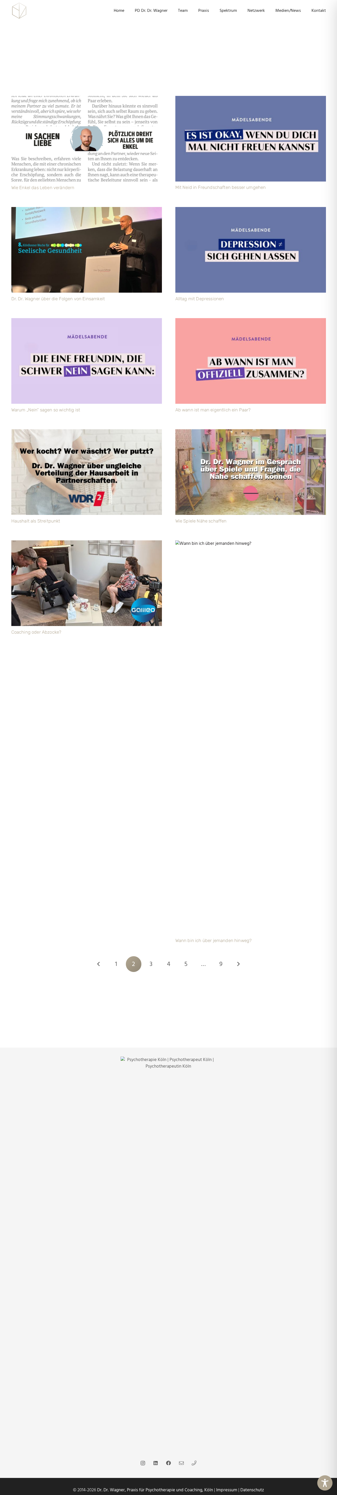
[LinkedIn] (156, 1463)
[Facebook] (168, 1463)
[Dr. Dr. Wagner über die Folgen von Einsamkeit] (86, 210)
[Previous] (99, 964)
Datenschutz (252, 1490)
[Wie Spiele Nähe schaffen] (250, 432)
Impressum (226, 1490)
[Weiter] (238, 964)
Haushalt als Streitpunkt (35, 521)
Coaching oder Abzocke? (36, 632)
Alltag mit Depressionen (199, 298)
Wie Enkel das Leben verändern (43, 187)
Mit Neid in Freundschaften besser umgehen (220, 187)
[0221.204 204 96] (194, 1463)
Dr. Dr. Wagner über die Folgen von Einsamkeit (58, 298)
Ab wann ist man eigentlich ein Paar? (213, 409)
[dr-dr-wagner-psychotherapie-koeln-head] (19, 10)
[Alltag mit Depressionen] (250, 210)
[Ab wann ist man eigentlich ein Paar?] (250, 321)
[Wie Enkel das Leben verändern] (86, 99)
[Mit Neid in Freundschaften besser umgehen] (250, 99)
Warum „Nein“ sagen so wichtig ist (45, 409)
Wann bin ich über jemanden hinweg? (213, 940)
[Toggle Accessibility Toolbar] (325, 1483)
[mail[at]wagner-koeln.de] (181, 1463)
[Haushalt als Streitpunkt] (86, 432)
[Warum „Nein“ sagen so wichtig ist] (86, 321)
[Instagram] (143, 1463)
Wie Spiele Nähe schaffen (201, 521)
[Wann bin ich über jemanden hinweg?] (250, 543)
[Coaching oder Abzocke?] (86, 543)
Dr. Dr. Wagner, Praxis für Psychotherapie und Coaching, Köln (155, 1490)
